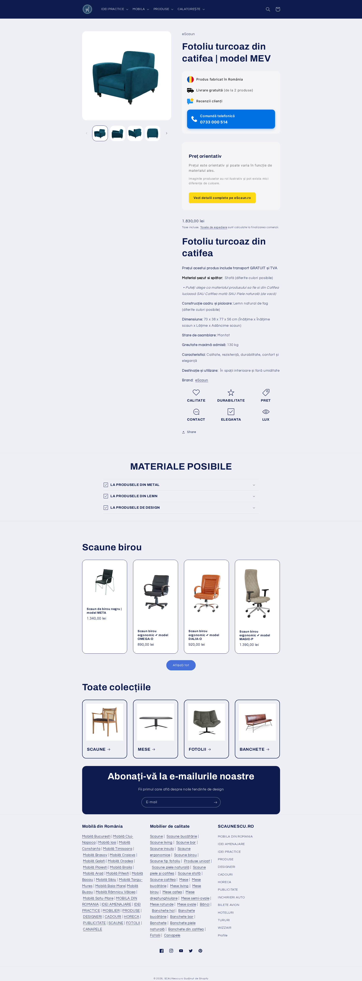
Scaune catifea (163, 880)
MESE (144, 749)
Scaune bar (186, 842)
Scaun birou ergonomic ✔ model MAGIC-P (254, 635)
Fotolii (155, 935)
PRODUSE (131, 911)
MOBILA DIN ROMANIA (235, 836)
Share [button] (191, 432)
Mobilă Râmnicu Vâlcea (116, 892)
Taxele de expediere (213, 227)
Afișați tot (181, 665)
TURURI (224, 920)
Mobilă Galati (94, 861)
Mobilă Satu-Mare (98, 898)
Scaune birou (185, 855)
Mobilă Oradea (120, 861)
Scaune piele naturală (170, 867)
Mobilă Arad (93, 873)
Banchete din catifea (186, 929)
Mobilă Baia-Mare (110, 886)
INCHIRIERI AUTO (231, 897)
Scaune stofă (189, 873)
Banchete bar (182, 917)
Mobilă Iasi (107, 842)
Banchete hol (163, 911)
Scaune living (161, 842)
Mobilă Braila (121, 867)
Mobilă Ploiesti (95, 867)
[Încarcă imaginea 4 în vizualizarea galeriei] (152, 133)
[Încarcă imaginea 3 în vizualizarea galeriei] (135, 133)
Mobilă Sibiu (106, 880)
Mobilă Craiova (122, 855)
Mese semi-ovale (195, 898)
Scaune (156, 836)
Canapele (172, 935)
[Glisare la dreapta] (166, 133)
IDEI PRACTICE (229, 851)
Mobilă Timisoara (117, 849)
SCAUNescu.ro (173, 978)
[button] (114, 9)
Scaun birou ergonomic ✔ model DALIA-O (204, 634)
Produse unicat (197, 861)
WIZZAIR (224, 927)
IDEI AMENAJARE (116, 904)
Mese (183, 880)
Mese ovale (186, 904)
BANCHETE (252, 749)
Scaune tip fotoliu (165, 861)
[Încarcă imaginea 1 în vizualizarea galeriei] (100, 133)
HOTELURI (226, 912)
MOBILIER (111, 911)
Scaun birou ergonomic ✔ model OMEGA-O (153, 634)
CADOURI (113, 917)
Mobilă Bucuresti (96, 836)
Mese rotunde (162, 904)
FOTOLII (197, 749)
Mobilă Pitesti (117, 873)
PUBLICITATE (94, 923)
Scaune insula (162, 849)
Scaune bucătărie (182, 836)
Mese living (179, 886)
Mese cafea (172, 892)
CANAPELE (92, 929)
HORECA (131, 917)
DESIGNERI (92, 917)
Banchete (158, 923)
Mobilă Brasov (95, 855)
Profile (222, 935)
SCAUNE (96, 749)
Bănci (204, 904)
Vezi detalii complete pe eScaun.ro (222, 198)
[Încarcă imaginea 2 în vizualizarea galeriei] (117, 133)
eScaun (201, 380)
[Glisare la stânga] (86, 133)
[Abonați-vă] (215, 802)
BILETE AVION (228, 905)
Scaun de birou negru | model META (104, 610)
